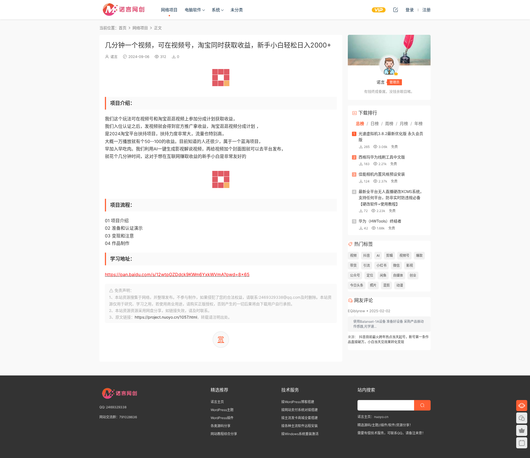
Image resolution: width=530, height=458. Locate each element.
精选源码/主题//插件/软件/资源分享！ (385, 425)
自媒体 (398, 275)
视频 (353, 255)
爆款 (419, 255)
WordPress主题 (222, 410)
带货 (353, 265)
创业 (413, 275)
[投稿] (395, 9)
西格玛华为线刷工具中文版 (382, 157)
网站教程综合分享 (224, 434)
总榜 (360, 123)
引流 (366, 265)
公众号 (355, 275)
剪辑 (389, 255)
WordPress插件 (222, 418)
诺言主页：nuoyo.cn (372, 417)
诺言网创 (124, 9)
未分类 (236, 9)
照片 (373, 285)
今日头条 (356, 285)
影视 (409, 265)
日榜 (374, 123)
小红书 (381, 265)
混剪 (386, 285)
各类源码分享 (220, 426)
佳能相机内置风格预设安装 (382, 174)
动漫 (399, 285)
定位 (370, 275)
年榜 (418, 123)
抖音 (366, 255)
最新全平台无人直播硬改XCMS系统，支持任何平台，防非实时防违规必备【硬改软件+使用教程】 (391, 197)
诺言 (114, 56)
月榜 (404, 123)
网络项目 (169, 9)
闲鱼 (383, 275)
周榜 (389, 123)
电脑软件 (193, 9)
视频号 (404, 255)
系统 (216, 9)
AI (378, 255)
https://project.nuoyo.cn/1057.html (166, 317)
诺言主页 (217, 402)
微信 (396, 265)
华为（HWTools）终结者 (380, 221)
